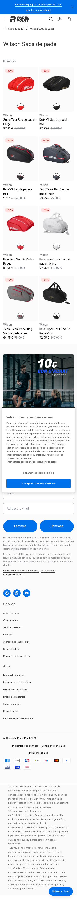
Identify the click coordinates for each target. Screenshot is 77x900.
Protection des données (25, 745)
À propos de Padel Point (16, 641)
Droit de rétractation (14, 696)
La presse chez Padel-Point (18, 718)
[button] (5, 19)
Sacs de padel (16, 28)
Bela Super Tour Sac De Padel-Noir (54, 331)
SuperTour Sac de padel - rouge (20, 122)
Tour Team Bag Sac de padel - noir (54, 191)
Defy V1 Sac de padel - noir (54, 122)
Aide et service (11, 612)
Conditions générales (53, 745)
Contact (7, 634)
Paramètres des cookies (16, 656)
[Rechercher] (51, 19)
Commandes (10, 620)
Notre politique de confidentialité (21, 570)
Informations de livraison (17, 682)
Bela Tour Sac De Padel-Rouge (18, 261)
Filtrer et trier (61, 891)
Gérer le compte (12, 703)
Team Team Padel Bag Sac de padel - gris (17, 331)
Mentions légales (38, 752)
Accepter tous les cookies (38, 483)
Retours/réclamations (15, 689)
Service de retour (12, 627)
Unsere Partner (11, 649)
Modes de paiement (14, 675)
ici (39, 454)
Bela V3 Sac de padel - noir (17, 191)
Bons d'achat (10, 711)
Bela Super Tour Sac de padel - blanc (54, 261)
